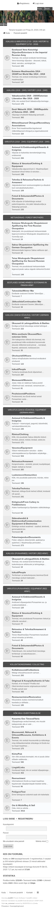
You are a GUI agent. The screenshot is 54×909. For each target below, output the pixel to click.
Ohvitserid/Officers (21, 356)
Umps (32, 883)
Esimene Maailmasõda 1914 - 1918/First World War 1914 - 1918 (28, 72)
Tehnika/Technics (21, 488)
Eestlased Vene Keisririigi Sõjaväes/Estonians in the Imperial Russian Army (29, 52)
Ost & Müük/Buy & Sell (23, 805)
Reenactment (18, 778)
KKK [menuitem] (2, 24)
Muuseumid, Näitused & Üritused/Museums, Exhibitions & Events (29, 735)
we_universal (9, 903)
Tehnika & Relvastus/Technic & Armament (28, 181)
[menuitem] (5, 906)
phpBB (10, 898)
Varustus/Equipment (22, 448)
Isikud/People (19, 369)
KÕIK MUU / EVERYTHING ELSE (27, 713)
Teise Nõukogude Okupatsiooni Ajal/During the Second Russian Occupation (28, 261)
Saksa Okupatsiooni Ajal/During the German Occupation (30, 246)
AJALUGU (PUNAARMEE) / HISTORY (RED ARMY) (27, 553)
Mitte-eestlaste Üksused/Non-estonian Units (27, 335)
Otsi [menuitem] (5, 24)
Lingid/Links (18, 767)
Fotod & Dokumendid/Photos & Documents (28, 197)
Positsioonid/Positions (23, 393)
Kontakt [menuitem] (29, 893)
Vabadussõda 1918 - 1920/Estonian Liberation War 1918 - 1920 (30, 97)
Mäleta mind (41, 841)
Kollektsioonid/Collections (25, 670)
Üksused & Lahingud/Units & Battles (30, 323)
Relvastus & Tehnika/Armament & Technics (29, 630)
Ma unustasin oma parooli (13, 841)
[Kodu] (27, 16)
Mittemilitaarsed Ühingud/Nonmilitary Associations (31, 124)
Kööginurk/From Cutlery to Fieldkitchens (25, 503)
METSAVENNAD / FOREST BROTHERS (27, 218)
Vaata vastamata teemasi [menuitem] (41, 9)
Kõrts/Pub (17, 754)
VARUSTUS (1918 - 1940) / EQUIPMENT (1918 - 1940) (27, 142)
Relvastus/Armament (22, 461)
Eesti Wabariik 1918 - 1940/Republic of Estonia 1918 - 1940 (30, 110)
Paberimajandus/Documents (26, 537)
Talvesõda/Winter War (23, 291)
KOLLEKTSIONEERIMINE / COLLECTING (27, 664)
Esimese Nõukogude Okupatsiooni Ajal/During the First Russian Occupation (30, 226)
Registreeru (25, 819)
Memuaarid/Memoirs (22, 380)
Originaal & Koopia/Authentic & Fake (31, 681)
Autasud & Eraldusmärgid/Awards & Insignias (30, 148)
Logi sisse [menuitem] (39, 3)
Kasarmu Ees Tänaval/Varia (25, 718)
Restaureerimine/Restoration (26, 697)
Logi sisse (9, 819)
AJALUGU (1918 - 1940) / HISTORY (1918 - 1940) (27, 90)
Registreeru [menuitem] (24, 3)
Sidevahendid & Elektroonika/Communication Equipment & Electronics (27, 521)
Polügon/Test (19, 792)
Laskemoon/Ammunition (24, 475)
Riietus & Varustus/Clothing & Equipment (27, 164)
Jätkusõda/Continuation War (26, 301)
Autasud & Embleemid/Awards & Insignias (28, 419)
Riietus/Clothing (20, 434)
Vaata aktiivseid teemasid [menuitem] (48, 9)
